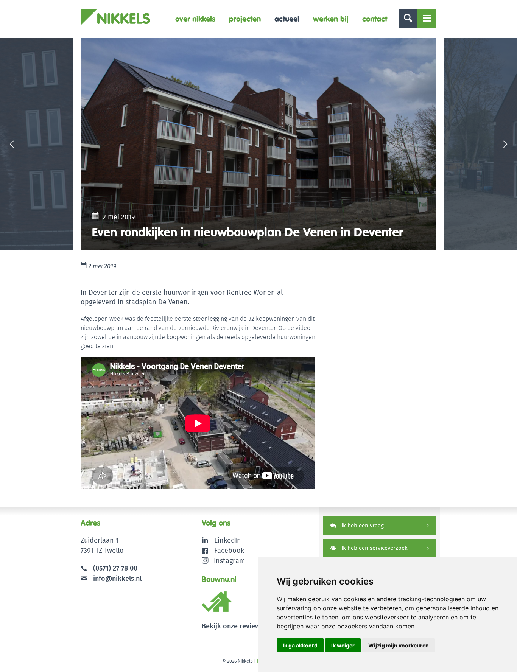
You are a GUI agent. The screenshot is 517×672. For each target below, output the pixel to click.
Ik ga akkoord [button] (300, 645)
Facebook (229, 550)
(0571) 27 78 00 (115, 568)
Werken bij (331, 18)
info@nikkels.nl (116, 578)
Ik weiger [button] (343, 645)
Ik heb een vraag (362, 525)
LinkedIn (227, 540)
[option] (258, 144)
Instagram (229, 560)
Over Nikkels (195, 18)
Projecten (245, 18)
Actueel (286, 18)
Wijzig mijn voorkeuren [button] (398, 645)
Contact (374, 18)
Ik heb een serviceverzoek (374, 548)
